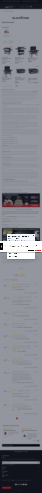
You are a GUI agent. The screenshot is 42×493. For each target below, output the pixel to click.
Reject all (38, 250)
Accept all (31, 250)
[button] (1, 246)
